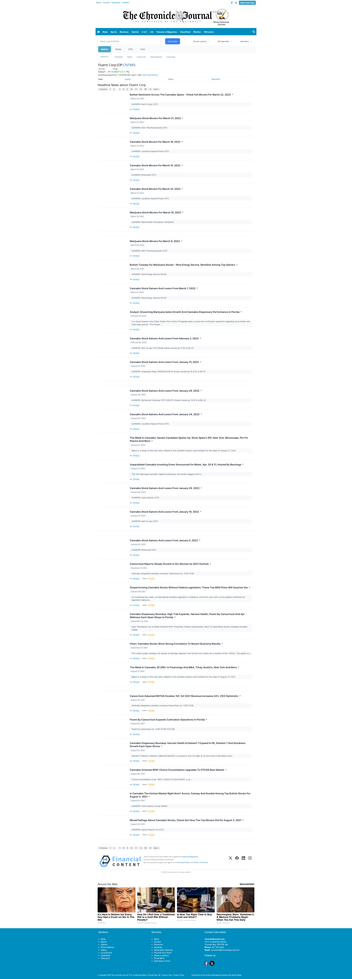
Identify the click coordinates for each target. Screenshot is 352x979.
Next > (156, 89)
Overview (119, 57)
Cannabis (151, 578)
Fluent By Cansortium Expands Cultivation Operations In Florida (168, 719)
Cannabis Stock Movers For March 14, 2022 (156, 188)
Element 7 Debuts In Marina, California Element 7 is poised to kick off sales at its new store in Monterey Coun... (183, 756)
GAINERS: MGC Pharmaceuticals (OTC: (150, 128)
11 (136, 89)
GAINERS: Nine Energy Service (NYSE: (149, 274)
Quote (128, 79)
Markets (104, 49)
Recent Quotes (200, 41)
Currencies (141, 57)
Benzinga (136, 109)
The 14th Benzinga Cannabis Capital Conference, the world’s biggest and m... (167, 474)
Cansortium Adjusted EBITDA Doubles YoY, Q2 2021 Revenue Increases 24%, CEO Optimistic (185, 696)
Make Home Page (247, 3)
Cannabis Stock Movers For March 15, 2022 (156, 165)
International (156, 57)
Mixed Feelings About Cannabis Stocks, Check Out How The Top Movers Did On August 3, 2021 (187, 820)
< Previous (103, 89)
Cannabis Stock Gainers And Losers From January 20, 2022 (166, 488)
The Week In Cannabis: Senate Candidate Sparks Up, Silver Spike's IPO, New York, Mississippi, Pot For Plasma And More (189, 439)
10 (131, 89)
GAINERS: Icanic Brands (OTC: (146, 497)
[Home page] (176, 16)
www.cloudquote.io (190, 856)
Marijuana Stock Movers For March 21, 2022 (156, 118)
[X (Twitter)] (230, 861)
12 (141, 89)
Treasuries (170, 57)
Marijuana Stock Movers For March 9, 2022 (156, 241)
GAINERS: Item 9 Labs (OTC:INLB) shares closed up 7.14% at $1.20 (163, 348)
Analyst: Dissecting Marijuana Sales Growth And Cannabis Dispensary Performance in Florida (186, 312)
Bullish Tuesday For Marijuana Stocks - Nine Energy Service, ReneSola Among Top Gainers (184, 264)
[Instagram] (250, 861)
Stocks (118, 49)
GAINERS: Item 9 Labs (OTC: (145, 104)
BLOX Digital (236, 975)
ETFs (130, 49)
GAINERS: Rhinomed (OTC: (144, 175)
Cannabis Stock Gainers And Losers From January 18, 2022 (166, 511)
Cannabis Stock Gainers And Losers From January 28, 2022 (166, 390)
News (129, 57)
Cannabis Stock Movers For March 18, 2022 (156, 141)
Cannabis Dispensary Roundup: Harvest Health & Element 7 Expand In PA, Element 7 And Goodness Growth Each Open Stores (187, 745)
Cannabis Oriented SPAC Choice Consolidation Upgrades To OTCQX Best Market (178, 769)
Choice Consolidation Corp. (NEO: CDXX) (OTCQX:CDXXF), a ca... (162, 779)
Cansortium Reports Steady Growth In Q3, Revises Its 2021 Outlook (170, 563)
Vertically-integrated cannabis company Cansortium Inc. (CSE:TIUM (163, 573)
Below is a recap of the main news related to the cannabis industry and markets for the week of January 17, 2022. (184, 450)
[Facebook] (237, 861)
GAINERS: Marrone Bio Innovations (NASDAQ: (153, 222)
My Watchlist (223, 41)
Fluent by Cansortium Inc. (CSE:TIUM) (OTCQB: (154, 729)
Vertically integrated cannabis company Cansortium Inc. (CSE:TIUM (163, 705)
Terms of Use (167, 975)
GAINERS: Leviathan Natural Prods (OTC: (151, 151)
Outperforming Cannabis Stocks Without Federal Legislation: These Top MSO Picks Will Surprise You (190, 587)
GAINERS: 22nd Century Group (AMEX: (150, 806)
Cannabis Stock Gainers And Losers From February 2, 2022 (165, 338)
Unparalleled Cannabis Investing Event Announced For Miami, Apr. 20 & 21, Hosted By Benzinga (187, 464)
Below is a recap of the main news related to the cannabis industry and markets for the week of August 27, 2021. (184, 677)
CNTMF (128, 65)
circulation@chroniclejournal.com (225, 950)
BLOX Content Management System (214, 975)
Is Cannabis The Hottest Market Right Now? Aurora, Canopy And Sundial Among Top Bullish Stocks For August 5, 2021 (190, 795)
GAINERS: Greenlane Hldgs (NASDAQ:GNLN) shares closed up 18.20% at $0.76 (169, 371)
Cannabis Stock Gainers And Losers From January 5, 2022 (165, 540)
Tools (142, 49)
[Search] (253, 31)
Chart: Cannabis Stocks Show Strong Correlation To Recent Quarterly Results (176, 643)
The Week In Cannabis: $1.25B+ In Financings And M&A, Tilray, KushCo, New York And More (184, 667)
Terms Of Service (200, 862)
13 (145, 89)
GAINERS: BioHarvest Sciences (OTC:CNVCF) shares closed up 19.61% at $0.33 (169, 400)
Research (216, 79)
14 (150, 89)
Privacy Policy (183, 862)
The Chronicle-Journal (119, 975)
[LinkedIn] (243, 861)
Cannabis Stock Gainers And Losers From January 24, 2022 (166, 414)
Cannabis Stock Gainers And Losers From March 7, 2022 (164, 288)
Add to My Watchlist (150, 75)
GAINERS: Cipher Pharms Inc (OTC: (148, 829)
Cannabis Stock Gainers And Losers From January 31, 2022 (165, 362)
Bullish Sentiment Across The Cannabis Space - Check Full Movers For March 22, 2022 (181, 94)
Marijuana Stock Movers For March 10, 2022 (157, 212)
